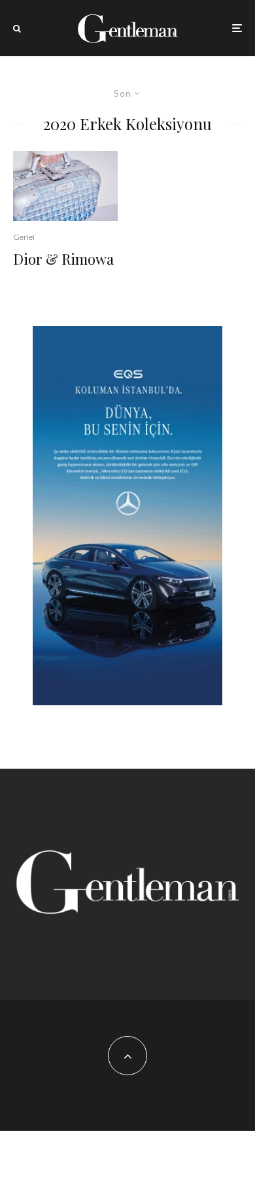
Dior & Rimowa (63, 258)
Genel (24, 237)
